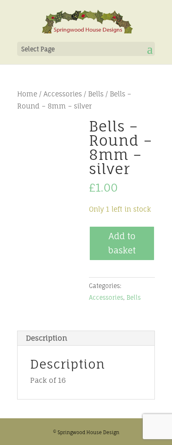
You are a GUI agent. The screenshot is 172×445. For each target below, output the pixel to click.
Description (46, 338)
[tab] (86, 338)
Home (27, 94)
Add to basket (122, 243)
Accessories (62, 94)
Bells (96, 94)
